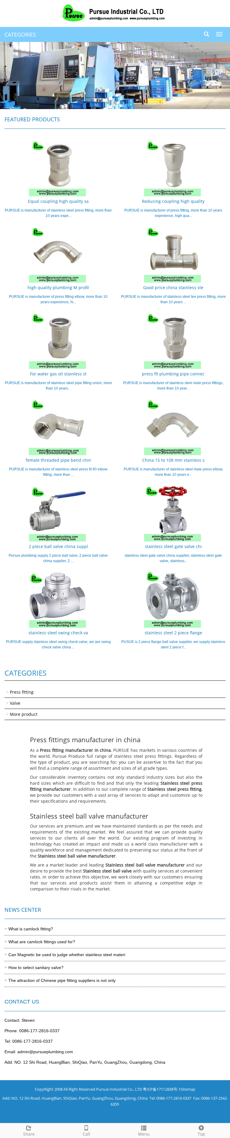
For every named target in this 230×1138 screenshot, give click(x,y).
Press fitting (22, 692)
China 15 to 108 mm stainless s (173, 460)
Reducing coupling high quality (173, 201)
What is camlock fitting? (30, 928)
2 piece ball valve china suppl (58, 546)
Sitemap (188, 1089)
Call (86, 1134)
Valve (15, 703)
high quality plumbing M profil (58, 287)
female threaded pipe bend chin (58, 460)
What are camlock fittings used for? (41, 941)
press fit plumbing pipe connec (173, 374)
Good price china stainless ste (173, 287)
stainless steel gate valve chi (173, 546)
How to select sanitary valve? (35, 967)
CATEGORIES (20, 34)
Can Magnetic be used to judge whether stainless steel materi (66, 954)
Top (201, 1134)
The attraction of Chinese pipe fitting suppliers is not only (62, 980)
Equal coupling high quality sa (58, 201)
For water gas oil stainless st (58, 374)
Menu (144, 1134)
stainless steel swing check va (58, 633)
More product (23, 714)
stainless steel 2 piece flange (173, 633)
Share (29, 1134)
